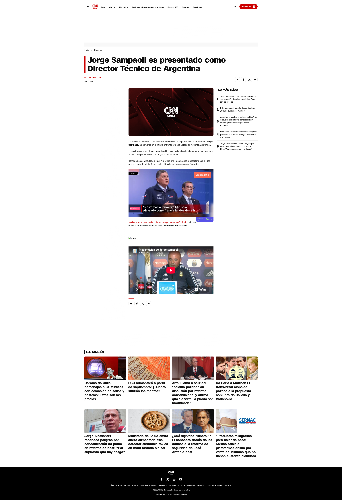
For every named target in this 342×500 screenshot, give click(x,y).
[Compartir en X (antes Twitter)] (249, 79)
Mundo (112, 7)
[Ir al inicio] (95, 6)
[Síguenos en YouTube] (180, 479)
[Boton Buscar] (235, 6)
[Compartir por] (255, 79)
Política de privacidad (148, 485)
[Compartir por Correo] (237, 79)
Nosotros (135, 485)
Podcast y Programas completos (148, 7)
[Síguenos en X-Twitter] (168, 479)
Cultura (185, 7)
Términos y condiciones (167, 485)
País (103, 7)
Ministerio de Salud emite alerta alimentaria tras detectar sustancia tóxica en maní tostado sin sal (148, 442)
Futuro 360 (173, 7)
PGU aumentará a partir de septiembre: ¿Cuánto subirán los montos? (237, 109)
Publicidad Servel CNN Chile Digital (191, 485)
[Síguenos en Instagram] (174, 479)
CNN (91, 81)
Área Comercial (116, 485)
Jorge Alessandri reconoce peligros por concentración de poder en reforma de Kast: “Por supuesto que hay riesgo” (237, 146)
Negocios (123, 7)
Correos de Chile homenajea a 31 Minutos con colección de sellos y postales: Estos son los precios (238, 99)
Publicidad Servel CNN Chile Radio (218, 485)
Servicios (197, 7)
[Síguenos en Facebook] (161, 479)
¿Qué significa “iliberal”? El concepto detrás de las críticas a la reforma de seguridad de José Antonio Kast (192, 444)
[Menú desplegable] (87, 6)
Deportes (98, 50)
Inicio (86, 50)
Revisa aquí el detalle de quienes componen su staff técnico (158, 222)
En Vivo (127, 485)
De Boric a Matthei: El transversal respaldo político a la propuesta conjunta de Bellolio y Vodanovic (238, 134)
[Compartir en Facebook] (243, 79)
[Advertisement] (104, 241)
